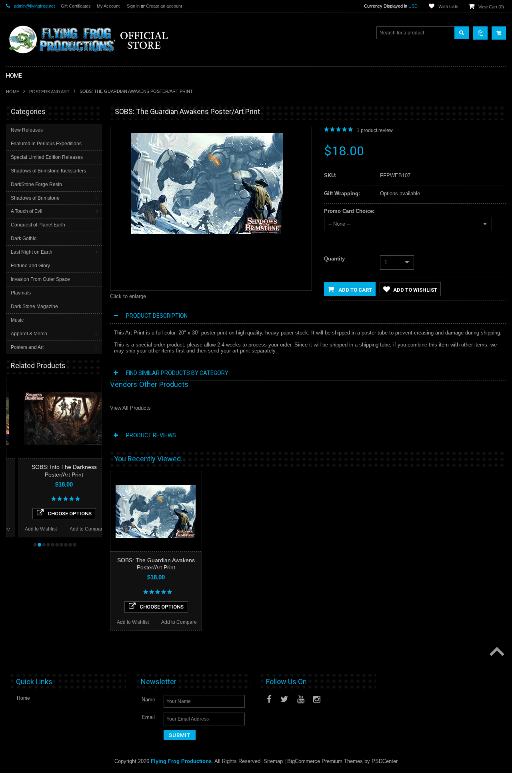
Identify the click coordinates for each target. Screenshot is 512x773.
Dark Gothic (23, 238)
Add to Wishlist (29, 529)
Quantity (334, 259)
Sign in (133, 6)
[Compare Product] (480, 33)
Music (17, 320)
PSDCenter (385, 761)
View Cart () (491, 6)
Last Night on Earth (31, 252)
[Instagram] (316, 699)
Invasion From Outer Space (40, 279)
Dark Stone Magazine (34, 306)
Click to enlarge (128, 296)
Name (148, 700)
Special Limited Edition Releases (47, 157)
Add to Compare (76, 529)
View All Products (130, 408)
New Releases (27, 130)
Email (148, 717)
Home (12, 91)
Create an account (164, 6)
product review (375, 130)
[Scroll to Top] (496, 652)
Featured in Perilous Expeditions (46, 143)
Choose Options (58, 514)
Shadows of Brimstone (35, 198)
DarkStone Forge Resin (36, 184)
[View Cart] (499, 33)
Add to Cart (354, 290)
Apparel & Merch (29, 333)
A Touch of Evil (26, 211)
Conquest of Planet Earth (38, 225)
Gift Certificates (76, 6)
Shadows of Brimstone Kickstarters (48, 171)
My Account (108, 6)
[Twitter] (284, 699)
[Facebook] (269, 699)
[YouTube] (300, 699)
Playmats (21, 293)
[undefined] (207, 232)
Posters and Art (49, 91)
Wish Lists (448, 6)
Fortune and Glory (30, 265)
